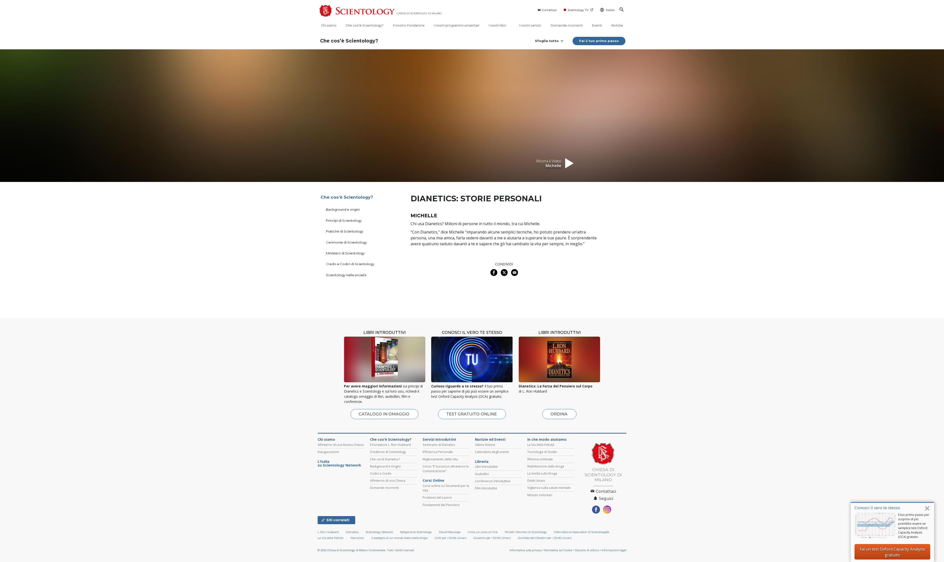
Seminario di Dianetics (439, 444)
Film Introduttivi (486, 488)
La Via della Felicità (540, 444)
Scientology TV (578, 10)
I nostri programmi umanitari (456, 25)
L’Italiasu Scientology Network (339, 463)
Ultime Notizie (485, 444)
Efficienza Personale (438, 452)
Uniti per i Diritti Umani (450, 538)
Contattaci (549, 10)
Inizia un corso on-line (483, 532)
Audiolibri (482, 474)
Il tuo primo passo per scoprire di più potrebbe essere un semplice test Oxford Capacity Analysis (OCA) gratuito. (913, 526)
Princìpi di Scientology (344, 220)
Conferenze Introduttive (493, 481)
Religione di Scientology (416, 532)
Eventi (597, 25)
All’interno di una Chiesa (387, 480)
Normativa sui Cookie (558, 550)
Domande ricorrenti (566, 25)
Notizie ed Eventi (490, 439)
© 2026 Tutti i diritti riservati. (366, 550)
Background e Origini (385, 466)
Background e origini (343, 209)
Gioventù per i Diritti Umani (492, 538)
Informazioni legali (614, 550)
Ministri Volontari (539, 495)
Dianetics (352, 532)
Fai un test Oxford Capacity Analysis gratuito (892, 552)
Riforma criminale (540, 459)
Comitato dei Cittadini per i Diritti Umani (545, 538)
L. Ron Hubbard (328, 532)
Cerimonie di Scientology (346, 242)
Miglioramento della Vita (440, 459)
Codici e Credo (380, 473)
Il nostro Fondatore (409, 25)
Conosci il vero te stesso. (878, 507)
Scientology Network (379, 532)
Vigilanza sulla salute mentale (549, 487)
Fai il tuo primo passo (599, 41)
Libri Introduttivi (486, 466)
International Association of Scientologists (581, 532)
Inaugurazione (328, 452)
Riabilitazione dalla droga (545, 466)
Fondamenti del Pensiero (441, 505)
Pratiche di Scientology (344, 231)
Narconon (357, 538)
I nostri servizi (530, 25)
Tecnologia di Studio (542, 452)
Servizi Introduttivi (439, 439)
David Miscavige (449, 532)
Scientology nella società (346, 275)
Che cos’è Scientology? (365, 25)
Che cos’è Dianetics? (385, 459)
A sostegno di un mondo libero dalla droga (399, 538)
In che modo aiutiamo (547, 439)
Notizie (617, 25)
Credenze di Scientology (388, 452)
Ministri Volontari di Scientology (526, 532)
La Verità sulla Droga (542, 473)
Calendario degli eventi (492, 452)
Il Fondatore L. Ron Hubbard (390, 444)
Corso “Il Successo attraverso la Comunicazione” (446, 468)
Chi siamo (329, 25)
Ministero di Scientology (345, 253)
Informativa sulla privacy (526, 550)
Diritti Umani (536, 480)
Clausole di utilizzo (587, 550)
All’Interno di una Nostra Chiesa (341, 444)
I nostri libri (497, 25)
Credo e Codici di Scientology (350, 264)
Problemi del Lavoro (437, 497)
